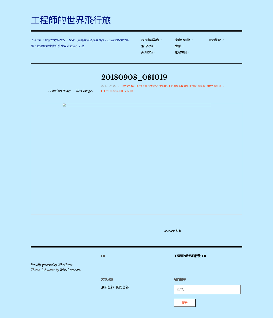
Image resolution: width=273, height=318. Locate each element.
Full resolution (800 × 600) (117, 91)
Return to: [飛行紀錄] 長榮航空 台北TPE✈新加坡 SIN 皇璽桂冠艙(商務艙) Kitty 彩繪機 (171, 86)
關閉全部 (122, 287)
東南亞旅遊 (182, 40)
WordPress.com (70, 270)
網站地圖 (181, 52)
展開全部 (107, 287)
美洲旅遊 (147, 52)
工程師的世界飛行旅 (71, 20)
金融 (178, 46)
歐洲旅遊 (215, 40)
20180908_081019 (134, 77)
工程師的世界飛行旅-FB (190, 256)
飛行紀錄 (147, 46)
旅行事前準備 (150, 40)
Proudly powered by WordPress (51, 265)
